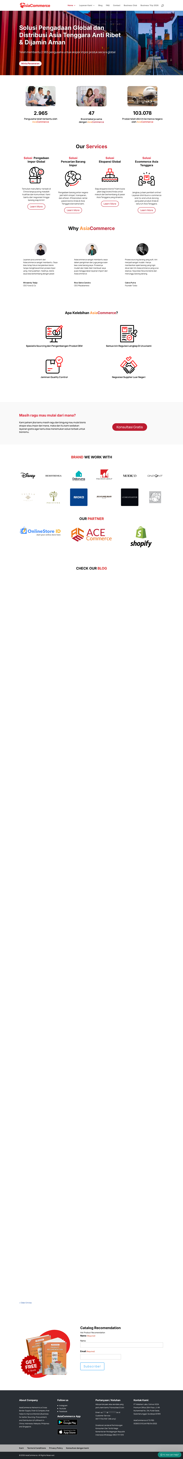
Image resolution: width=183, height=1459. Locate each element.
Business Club (130, 5)
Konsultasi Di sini (117, 1407)
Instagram (63, 1405)
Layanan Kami (85, 5)
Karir (21, 1448)
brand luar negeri (63, 1040)
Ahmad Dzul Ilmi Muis (33, 679)
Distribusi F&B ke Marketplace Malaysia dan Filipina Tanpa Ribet (59, 1156)
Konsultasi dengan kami (77, 1448)
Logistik (59, 1161)
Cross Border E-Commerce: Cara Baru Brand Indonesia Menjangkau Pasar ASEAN (69, 915)
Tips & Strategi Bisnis (86, 799)
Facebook (63, 1411)
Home (70, 5)
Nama (83, 1340)
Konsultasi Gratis (130, 427)
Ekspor (59, 920)
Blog (100, 5)
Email (87, 1351)
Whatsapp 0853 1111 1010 (114, 1435)
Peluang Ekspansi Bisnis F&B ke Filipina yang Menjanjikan (55, 1036)
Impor (58, 679)
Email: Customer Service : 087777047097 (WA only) (108, 1415)
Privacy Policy (56, 1448)
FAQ (108, 5)
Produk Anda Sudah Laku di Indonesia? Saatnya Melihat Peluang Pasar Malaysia (68, 1277)
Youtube (62, 1408)
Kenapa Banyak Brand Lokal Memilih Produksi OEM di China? (57, 795)
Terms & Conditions (36, 1448)
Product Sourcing (68, 679)
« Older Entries (25, 1302)
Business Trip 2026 (149, 5)
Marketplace (68, 920)
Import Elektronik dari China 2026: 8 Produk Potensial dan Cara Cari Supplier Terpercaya (73, 674)
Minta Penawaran (30, 63)
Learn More (36, 206)
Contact (116, 5)
